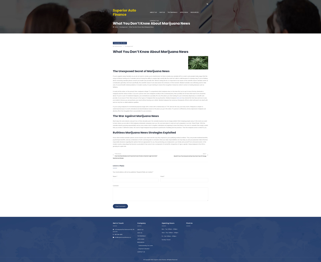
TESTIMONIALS (172, 12)
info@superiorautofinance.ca (123, 237)
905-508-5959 (118, 234)
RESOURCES (195, 12)
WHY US (162, 12)
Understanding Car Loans (146, 245)
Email (162, 176)
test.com (179, 98)
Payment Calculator (144, 248)
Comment (116, 185)
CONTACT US (154, 20)
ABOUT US (153, 12)
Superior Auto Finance (124, 12)
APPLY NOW (184, 12)
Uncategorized (129, 46)
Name (115, 176)
